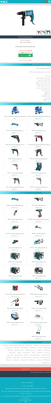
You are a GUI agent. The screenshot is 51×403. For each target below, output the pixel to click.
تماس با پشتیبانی (26, 369)
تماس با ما (24, 386)
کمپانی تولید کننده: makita (25, 42)
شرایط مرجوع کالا (30, 382)
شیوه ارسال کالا (30, 386)
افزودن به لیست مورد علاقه (24, 60)
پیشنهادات (23, 382)
